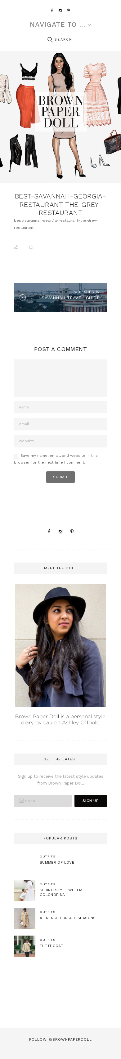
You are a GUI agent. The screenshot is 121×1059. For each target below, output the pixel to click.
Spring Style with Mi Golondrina (61, 892)
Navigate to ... (57, 24)
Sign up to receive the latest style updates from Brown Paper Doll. (60, 779)
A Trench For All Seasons (68, 918)
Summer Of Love (57, 862)
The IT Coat (51, 946)
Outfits (47, 856)
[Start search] (50, 40)
